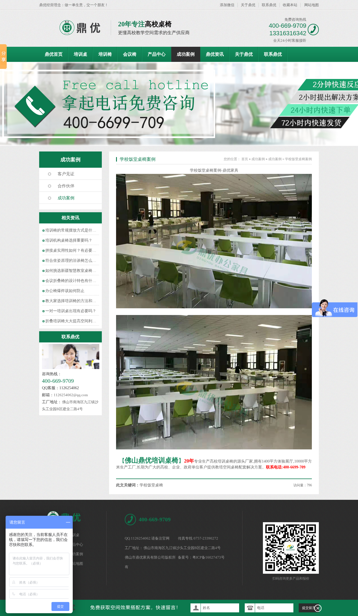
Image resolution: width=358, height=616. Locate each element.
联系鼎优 (269, 5)
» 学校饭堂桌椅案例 (297, 159)
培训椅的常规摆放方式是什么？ (72, 230)
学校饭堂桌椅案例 (138, 159)
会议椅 (129, 54)
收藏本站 (290, 5)
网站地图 (311, 5)
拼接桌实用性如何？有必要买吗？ (74, 250)
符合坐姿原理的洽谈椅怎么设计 (72, 260)
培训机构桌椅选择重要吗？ (68, 240)
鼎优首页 (54, 54)
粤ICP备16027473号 (208, 557)
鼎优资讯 (215, 54)
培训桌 (80, 54)
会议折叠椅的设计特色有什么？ (72, 281)
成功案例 (186, 54)
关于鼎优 (248, 5)
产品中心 (157, 54)
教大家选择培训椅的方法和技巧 (72, 301)
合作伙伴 (66, 186)
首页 (244, 159)
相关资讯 (70, 217)
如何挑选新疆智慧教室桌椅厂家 (72, 271)
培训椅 (105, 54)
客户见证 (66, 174)
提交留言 (308, 608)
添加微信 (227, 5)
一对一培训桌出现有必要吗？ (70, 311)
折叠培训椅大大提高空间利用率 (72, 321)
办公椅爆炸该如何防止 (64, 291)
